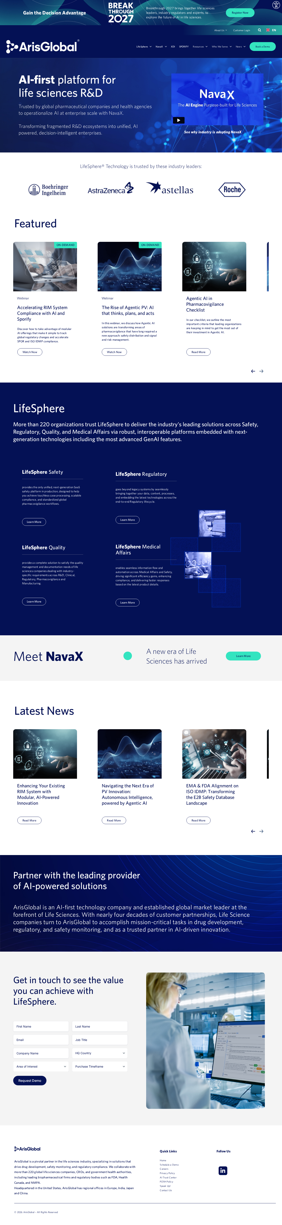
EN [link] (272, 30)
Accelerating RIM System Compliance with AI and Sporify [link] (42, 313)
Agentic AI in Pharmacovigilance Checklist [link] (205, 304)
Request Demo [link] (29, 1081)
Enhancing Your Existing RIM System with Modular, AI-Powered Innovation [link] (41, 794)
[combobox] (269, 30)
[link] (276, 5)
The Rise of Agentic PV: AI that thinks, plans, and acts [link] (128, 310)
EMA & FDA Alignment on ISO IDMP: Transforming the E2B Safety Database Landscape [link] (212, 794)
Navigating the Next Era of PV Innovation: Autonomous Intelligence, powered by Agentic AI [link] (128, 794)
